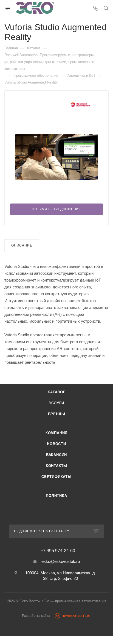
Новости (56, 444)
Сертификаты (56, 477)
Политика (56, 496)
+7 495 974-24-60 (58, 551)
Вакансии (56, 455)
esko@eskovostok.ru (60, 561)
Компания (56, 433)
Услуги (56, 403)
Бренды (56, 414)
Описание (21, 245)
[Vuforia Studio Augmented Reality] (56, 157)
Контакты (56, 466)
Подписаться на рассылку (41, 531)
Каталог (56, 392)
